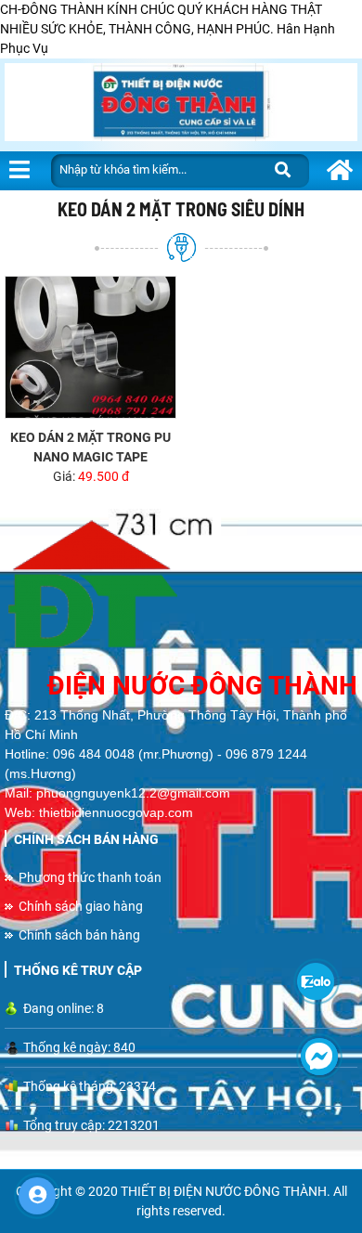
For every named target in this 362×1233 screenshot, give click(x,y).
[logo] (181, 587)
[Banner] (181, 105)
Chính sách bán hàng (79, 935)
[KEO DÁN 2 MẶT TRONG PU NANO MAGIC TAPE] (90, 348)
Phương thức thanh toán (90, 877)
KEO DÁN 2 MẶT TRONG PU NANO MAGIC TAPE (90, 447)
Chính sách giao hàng (81, 906)
